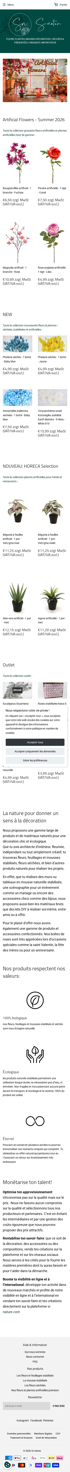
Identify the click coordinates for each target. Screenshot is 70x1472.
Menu (10, 4)
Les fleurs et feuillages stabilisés (35, 1375)
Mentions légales (43, 1433)
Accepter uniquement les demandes (35, 751)
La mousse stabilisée (35, 1380)
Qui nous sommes (35, 1351)
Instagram (23, 1420)
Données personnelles (19, 1433)
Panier (63, 4)
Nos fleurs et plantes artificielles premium (35, 1390)
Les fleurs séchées (35, 1385)
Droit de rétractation (46, 1437)
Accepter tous (35, 742)
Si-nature (36, 1450)
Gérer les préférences (35, 760)
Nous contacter (35, 1356)
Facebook (36, 1420)
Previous (5, 80)
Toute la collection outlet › (17, 675)
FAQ (35, 1361)
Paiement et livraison (21, 1437)
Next (65, 80)
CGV (58, 1433)
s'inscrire (59, 1406)
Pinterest (48, 1420)
